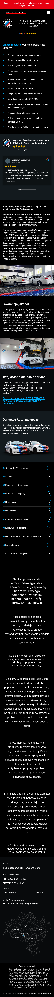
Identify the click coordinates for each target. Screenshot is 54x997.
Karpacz (23, 973)
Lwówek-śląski (21, 976)
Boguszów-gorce (22, 969)
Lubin (46, 975)
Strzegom (32, 982)
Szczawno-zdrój (24, 984)
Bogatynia (12, 969)
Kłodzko (29, 973)
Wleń (17, 985)
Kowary (48, 973)
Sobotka (45, 981)
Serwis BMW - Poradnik (15, 468)
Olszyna (37, 978)
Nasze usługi (10, 502)
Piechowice (44, 978)
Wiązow (12, 985)
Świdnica (45, 982)
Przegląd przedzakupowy (15, 485)
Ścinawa (31, 981)
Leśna (30, 975)
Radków (25, 981)
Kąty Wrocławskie (38, 973)
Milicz (19, 978)
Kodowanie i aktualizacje (15, 528)
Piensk (11, 979)
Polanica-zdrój (26, 979)
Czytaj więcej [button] (10, 181)
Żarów (11, 987)
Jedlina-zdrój (31, 972)
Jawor (11, 972)
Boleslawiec (33, 969)
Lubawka (40, 975)
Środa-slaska (13, 982)
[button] (27, 5)
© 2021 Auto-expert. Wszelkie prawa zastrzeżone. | (20, 994)
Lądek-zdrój (23, 975)
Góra (39, 970)
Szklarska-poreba (36, 984)
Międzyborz (31, 976)
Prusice (11, 981)
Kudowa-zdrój (14, 975)
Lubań (34, 975)
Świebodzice (13, 984)
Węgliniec (46, 984)
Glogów (27, 970)
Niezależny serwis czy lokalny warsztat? (22, 536)
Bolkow (40, 969)
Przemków (18, 981)
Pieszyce (17, 979)
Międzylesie (40, 976)
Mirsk (23, 978)
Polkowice (35, 979)
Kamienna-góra (14, 973)
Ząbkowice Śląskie (44, 985)
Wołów (21, 985)
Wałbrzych (27, 985)
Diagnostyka (9, 511)
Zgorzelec (24, 987)
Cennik (7, 476)
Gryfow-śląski (46, 970)
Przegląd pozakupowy (14, 494)
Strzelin (39, 982)
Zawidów (17, 987)
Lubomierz (12, 976)
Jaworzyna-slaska (19, 972)
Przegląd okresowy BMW (15, 519)
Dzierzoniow (19, 970)
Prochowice (43, 979)
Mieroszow (13, 978)
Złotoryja (31, 987)
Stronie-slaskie (23, 982)
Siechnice (38, 981)
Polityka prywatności (44, 994)
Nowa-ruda (29, 978)
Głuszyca (33, 970)
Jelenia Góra (40, 972)
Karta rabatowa (11, 545)
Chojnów (12, 970)
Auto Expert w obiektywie (15, 553)
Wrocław (34, 985)
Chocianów (47, 969)
